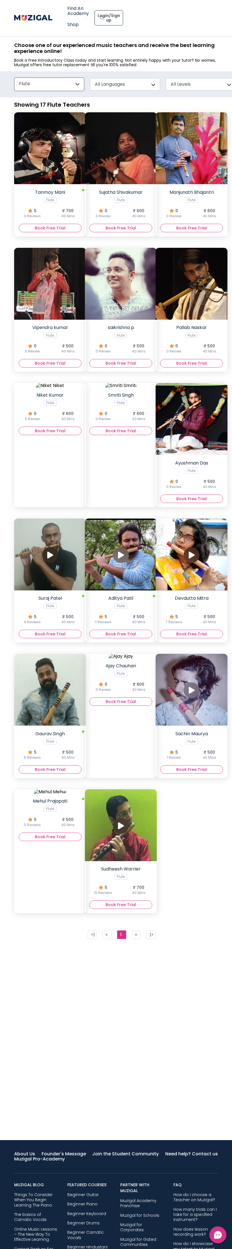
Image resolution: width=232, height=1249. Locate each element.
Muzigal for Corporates (132, 1227)
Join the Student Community (125, 1153)
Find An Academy (78, 11)
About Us (24, 1153)
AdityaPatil (119, 609)
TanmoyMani (49, 203)
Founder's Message (64, 1153)
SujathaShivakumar (120, 203)
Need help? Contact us (191, 1153)
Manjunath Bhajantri (191, 203)
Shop (73, 24)
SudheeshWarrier (119, 880)
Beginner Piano (82, 1204)
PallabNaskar (191, 339)
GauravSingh (49, 745)
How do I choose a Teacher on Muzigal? (194, 1197)
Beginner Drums (83, 1223)
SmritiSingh (120, 406)
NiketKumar (50, 406)
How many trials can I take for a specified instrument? (195, 1215)
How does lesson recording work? (190, 1231)
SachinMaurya (191, 745)
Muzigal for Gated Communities (138, 1242)
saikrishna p (120, 339)
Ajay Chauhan (120, 677)
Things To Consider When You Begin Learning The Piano (33, 1200)
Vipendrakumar (50, 339)
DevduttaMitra (191, 609)
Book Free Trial (50, 228)
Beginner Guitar (83, 1195)
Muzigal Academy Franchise (138, 1203)
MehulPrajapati (49, 812)
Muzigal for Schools (139, 1215)
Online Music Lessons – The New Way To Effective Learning (35, 1234)
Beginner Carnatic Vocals (85, 1234)
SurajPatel (49, 609)
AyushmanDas (191, 474)
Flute (24, 83)
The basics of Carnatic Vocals (30, 1217)
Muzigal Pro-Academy (39, 1159)
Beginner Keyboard (86, 1213)
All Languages (110, 84)
